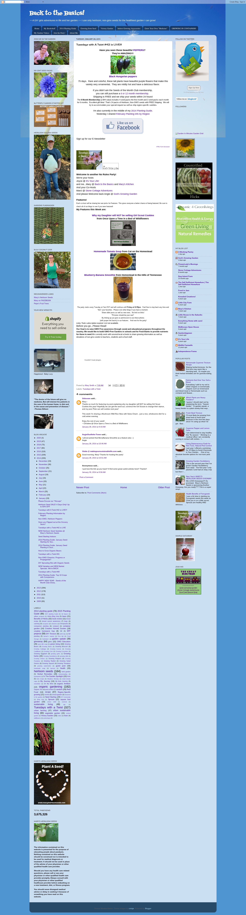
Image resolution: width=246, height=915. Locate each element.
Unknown (86, 398)
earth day (63, 634)
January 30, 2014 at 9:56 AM (94, 472)
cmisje (131, 908)
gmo (50, 642)
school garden (57, 695)
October (42, 468)
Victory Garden (107, 28)
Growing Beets (47, 646)
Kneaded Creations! (187, 297)
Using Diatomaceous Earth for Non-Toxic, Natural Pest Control (199, 445)
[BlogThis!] (116, 385)
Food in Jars (183, 290)
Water (66, 716)
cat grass (46, 623)
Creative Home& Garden (55, 628)
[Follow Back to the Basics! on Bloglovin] (187, 100)
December (43, 461)
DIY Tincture (51, 634)
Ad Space (64, 614)
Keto (68, 676)
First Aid (60, 636)
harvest (52, 668)
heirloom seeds (43, 671)
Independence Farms (187, 351)
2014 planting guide (43, 611)
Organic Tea (38, 689)
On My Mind (48, 684)
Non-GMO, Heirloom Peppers (50, 519)
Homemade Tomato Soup (107, 251)
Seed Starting (50, 697)
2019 (39, 441)
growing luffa (64, 656)
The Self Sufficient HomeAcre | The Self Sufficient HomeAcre (193, 283)
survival (64, 702)
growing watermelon (44, 666)
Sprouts (51, 699)
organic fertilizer (63, 684)
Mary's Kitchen (126, 184)
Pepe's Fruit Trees (41, 304)
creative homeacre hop (44, 631)
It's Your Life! (92, 181)
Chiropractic (64, 624)
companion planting (41, 626)
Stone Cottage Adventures (99, 190)
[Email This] (114, 385)
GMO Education (63, 642)
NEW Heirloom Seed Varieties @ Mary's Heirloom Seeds (51, 532)
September (43, 471)
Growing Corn (48, 651)
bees (64, 616)
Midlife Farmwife (185, 345)
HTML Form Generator (163, 146)
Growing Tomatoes (63, 663)
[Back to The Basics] (89, 169)
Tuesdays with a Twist (91, 389)
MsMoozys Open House (188, 327)
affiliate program (39, 616)
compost (56, 626)
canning (37, 624)
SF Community (65, 697)
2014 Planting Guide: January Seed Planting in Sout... (52, 546)
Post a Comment (86, 477)
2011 (39, 594)
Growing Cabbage (40, 649)
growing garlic (55, 653)
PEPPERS (138, 50)
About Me (74, 33)
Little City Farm (185, 303)
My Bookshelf (49, 28)
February (43, 495)
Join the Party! (59, 33)
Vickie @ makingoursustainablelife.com (99, 451)
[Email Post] (109, 385)
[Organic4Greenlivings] (195, 242)
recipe (48, 692)
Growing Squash (48, 663)
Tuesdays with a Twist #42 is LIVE (52, 528)
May (41, 485)
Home (36, 28)
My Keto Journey (61, 681)
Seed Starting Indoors (47, 536)
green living (55, 644)
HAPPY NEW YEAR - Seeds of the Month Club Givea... (52, 582)
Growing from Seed (88, 28)
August (42, 475)
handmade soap (39, 668)
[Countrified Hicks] (194, 199)
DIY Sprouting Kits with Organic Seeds (53, 563)
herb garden (66, 672)
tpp (64, 704)
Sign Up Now (194, 88)
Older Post (164, 487)
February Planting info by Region (133, 114)
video (59, 715)
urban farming (40, 710)
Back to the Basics (104, 184)
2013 (39, 588)
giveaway (38, 641)
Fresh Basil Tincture (194, 413)
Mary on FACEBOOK (42, 300)
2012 (39, 591)
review (47, 695)
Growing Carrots (55, 649)
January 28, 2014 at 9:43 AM (94, 427)
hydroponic (37, 676)
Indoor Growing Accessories (129, 28)
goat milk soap (42, 644)
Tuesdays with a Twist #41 (49, 554)
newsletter (37, 683)
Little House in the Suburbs (190, 315)
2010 (39, 598)
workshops (46, 718)
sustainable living (43, 704)
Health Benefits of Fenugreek (198, 494)
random (59, 689)
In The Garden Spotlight (53, 676)
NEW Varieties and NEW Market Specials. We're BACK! (51, 567)
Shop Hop (40, 699)
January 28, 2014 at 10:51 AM (94, 458)
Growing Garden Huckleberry (198, 461)
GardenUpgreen (185, 333)
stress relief (51, 702)
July (41, 478)
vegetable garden (52, 713)
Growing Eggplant (40, 654)
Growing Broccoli (61, 646)
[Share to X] (118, 385)
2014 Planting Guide (68, 28)
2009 (39, 601)
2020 (39, 438)
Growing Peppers (55, 658)
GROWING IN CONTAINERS (184, 28)
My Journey (45, 681)
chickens (54, 623)
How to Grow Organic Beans (49, 551)
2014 (39, 458)
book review (57, 619)
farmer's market (49, 636)
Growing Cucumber (62, 651)
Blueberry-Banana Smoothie (99, 275)
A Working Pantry (185, 252)
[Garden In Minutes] (189, 133)
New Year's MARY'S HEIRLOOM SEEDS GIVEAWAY (199, 477)
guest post (60, 666)
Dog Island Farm (185, 276)
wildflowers (37, 718)
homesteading (63, 674)
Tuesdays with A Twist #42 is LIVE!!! (52, 510)
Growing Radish (50, 661)
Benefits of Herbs (41, 619)
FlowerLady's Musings (188, 264)
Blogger (148, 908)
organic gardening (50, 686)
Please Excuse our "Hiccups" (50, 501)
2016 (39, 451)
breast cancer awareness (51, 621)
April (41, 488)
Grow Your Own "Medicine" (156, 28)
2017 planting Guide (51, 614)
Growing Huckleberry (50, 656)
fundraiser (45, 639)
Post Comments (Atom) (96, 493)
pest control (49, 689)
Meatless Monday (53, 679)
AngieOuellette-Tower (91, 435)
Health (62, 668)
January (42, 498)
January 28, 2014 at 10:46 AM (94, 444)
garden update (59, 639)
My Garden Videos (41, 33)
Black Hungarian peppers (123, 76)
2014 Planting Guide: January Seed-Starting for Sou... (53, 541)
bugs (66, 621)
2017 (39, 448)
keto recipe (40, 679)
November (43, 464)
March (41, 491)
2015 (39, 455)
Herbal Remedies (44, 674)
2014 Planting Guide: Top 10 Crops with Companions (52, 576)
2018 (39, 445)
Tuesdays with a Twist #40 (49, 572)
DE (61, 631)
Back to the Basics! (56, 13)
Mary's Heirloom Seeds (43, 297)
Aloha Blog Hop (53, 616)
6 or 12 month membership (134, 93)
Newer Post (82, 487)
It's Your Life (183, 339)
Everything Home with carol (190, 321)
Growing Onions (39, 658)
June (41, 481)
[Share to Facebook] (121, 385)
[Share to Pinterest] (123, 385)
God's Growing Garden (125, 194)
